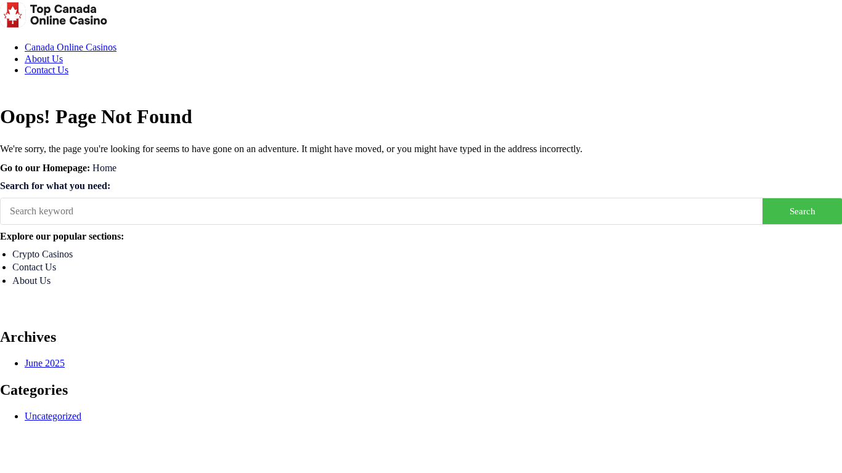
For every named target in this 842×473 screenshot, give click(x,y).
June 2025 (45, 363)
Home (104, 168)
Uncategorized (53, 416)
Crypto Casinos (42, 254)
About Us (44, 59)
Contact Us (46, 70)
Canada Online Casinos (70, 47)
